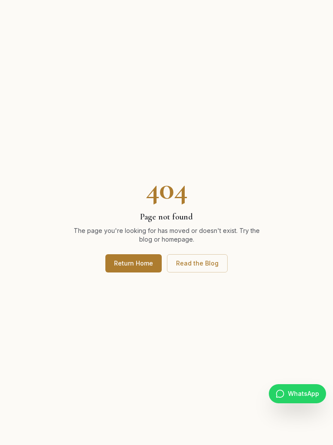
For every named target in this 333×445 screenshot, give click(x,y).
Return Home (133, 263)
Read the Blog (197, 263)
